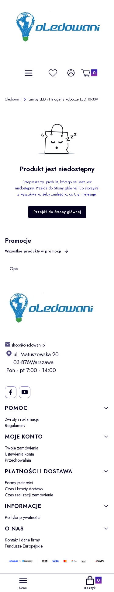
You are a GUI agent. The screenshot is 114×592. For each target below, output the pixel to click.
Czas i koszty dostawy (24, 489)
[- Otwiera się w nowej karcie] (10, 392)
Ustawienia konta (19, 454)
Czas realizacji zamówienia (29, 495)
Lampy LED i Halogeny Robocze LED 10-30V (63, 99)
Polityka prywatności (22, 517)
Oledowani (13, 99)
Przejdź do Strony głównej (57, 212)
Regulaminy (15, 425)
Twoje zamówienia (21, 448)
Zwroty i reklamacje (22, 419)
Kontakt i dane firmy (22, 540)
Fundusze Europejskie (24, 546)
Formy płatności (19, 483)
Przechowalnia (18, 460)
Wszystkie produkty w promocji (33, 251)
